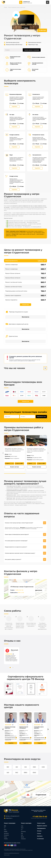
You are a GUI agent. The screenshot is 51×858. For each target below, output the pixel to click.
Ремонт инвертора (11, 269)
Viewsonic (23, 838)
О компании (40, 838)
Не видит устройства (14, 134)
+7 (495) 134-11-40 (19, 590)
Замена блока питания (12, 278)
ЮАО (16, 772)
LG (4, 827)
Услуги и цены (41, 823)
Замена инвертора (11, 264)
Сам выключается (37, 155)
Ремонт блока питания (12, 273)
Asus (22, 827)
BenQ (22, 837)
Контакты (39, 836)
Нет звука (12, 114)
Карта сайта (7, 854)
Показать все (25, 401)
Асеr (22, 826)
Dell (22, 835)
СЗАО (43, 767)
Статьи (39, 833)
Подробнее (14, 106)
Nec (22, 833)
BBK (5, 826)
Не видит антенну (14, 176)
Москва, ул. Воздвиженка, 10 (12, 816)
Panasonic (6, 835)
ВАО (8, 767)
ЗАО (17, 767)
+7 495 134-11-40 (26, 1)
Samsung (6, 833)
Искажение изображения (16, 94)
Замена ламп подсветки (13, 295)
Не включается (36, 94)
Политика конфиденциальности (11, 853)
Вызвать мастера (14, 466)
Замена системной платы (13, 286)
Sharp (5, 837)
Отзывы (39, 831)
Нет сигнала (35, 114)
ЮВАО (25, 772)
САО (25, 767)
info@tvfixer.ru (9, 818)
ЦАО (8, 772)
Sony (5, 829)
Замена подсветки (11, 300)
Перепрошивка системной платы (16, 291)
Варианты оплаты (42, 825)
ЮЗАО (34, 772)
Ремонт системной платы (13, 282)
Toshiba (6, 838)
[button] (3, 453)
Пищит (11, 155)
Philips (5, 831)
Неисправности (41, 828)
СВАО (34, 767)
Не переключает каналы (38, 134)
